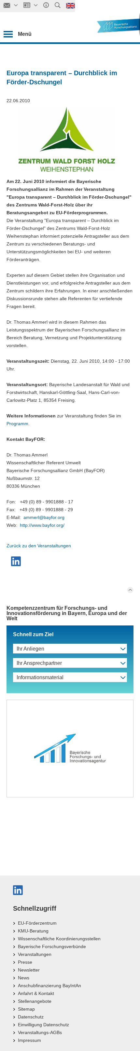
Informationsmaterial (40, 677)
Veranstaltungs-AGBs (40, 1032)
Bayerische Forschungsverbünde (52, 946)
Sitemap (26, 1009)
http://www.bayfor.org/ (42, 525)
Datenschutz (31, 1016)
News (23, 977)
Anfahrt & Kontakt (36, 993)
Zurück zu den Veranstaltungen (39, 545)
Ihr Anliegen (30, 649)
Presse (25, 962)
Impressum (29, 1040)
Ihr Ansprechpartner (39, 663)
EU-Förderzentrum (37, 923)
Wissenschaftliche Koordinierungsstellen (59, 938)
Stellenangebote (34, 1001)
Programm (17, 423)
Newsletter (29, 970)
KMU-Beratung (33, 930)
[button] (16, 561)
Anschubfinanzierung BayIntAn (49, 985)
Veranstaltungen (34, 954)
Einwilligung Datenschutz (43, 1024)
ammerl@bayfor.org (43, 517)
